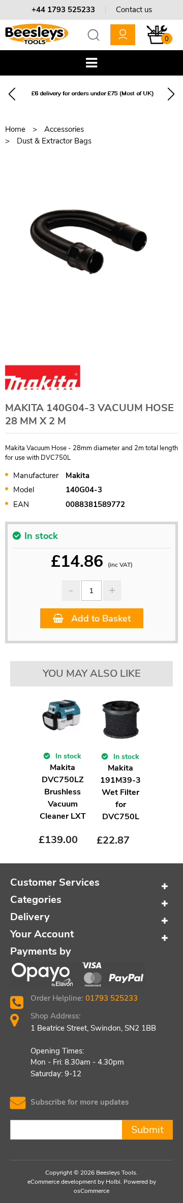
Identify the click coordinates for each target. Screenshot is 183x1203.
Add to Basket (100, 618)
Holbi (113, 1182)
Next (171, 94)
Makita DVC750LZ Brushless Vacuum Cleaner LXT (63, 792)
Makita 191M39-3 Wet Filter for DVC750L (120, 792)
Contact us (134, 10)
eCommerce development (61, 1182)
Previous (12, 94)
